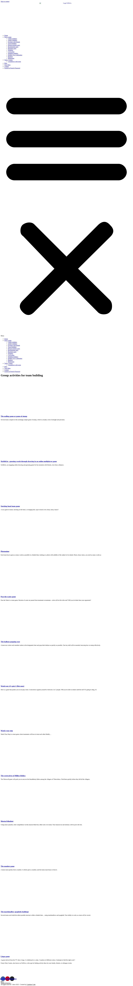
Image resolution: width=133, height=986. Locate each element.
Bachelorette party (13, 47)
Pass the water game (8, 597)
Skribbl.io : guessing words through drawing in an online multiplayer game (29, 461)
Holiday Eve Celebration (15, 55)
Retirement (11, 58)
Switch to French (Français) (12, 68)
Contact (6, 66)
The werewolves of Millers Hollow (13, 776)
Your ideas (7, 65)
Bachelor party (12, 48)
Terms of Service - (6, 983)
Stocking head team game (10, 506)
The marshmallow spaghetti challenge (15, 912)
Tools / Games (8, 60)
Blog (5, 63)
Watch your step (7, 731)
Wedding (10, 50)
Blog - (2, 981)
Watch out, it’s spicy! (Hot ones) (12, 686)
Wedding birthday (13, 53)
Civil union (11, 52)
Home (6, 35)
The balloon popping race (10, 642)
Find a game (7, 37)
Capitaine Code (31, 984)
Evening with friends (14, 42)
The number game (7, 866)
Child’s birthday (12, 38)
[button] (66, 203)
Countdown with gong (14, 61)
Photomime (5, 551)
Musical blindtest (7, 821)
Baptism (10, 56)
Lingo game (5, 956)
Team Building (12, 43)
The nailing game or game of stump (14, 416)
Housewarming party (14, 45)
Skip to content (5, 1)
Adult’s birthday (12, 40)
